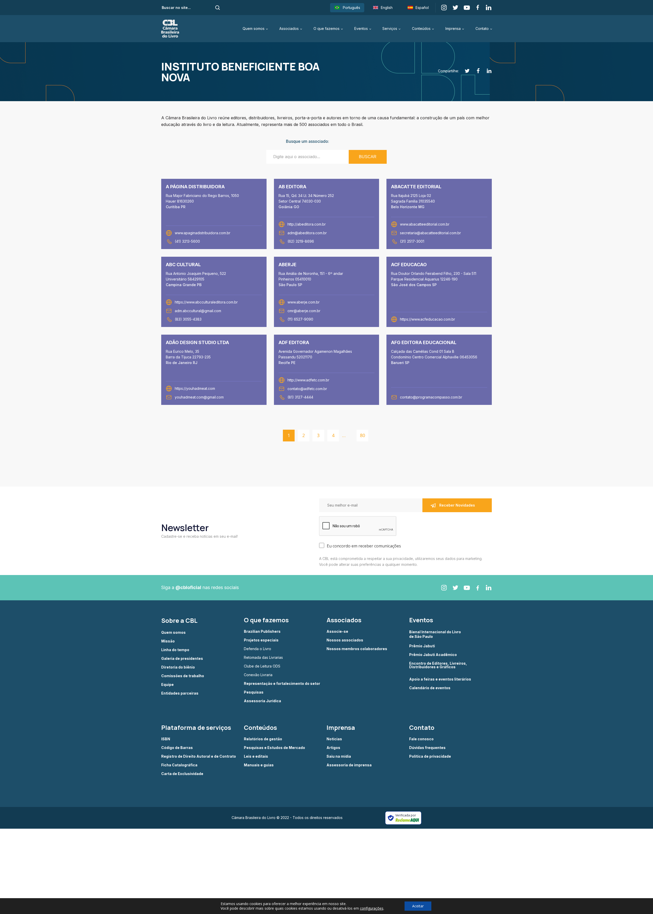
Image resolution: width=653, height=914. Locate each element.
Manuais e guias (259, 765)
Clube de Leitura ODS (262, 666)
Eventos (361, 28)
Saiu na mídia (338, 756)
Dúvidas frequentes (427, 747)
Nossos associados (344, 640)
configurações (371, 908)
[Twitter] (464, 71)
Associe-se (337, 631)
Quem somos (254, 28)
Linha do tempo (175, 650)
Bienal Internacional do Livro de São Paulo (435, 634)
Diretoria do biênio (178, 667)
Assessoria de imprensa (349, 765)
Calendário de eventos (429, 688)
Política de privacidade (430, 756)
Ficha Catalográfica (179, 765)
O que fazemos (326, 28)
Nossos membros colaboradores (356, 649)
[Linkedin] (486, 71)
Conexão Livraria (258, 675)
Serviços (389, 28)
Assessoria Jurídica (262, 701)
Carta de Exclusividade (182, 774)
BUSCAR (367, 157)
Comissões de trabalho (182, 676)
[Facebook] (475, 71)
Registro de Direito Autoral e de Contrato (198, 756)
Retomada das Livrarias (263, 657)
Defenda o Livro (257, 649)
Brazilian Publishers (262, 631)
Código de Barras (177, 747)
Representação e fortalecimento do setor (282, 683)
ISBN (165, 739)
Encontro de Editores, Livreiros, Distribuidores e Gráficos (438, 665)
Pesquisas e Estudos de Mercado (274, 747)
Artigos (333, 747)
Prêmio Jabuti (422, 646)
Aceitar (418, 906)
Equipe (167, 684)
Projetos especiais (261, 640)
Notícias (334, 739)
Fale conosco (421, 739)
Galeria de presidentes (182, 658)
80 (362, 435)
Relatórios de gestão (263, 739)
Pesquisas (253, 692)
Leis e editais (256, 756)
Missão (168, 641)
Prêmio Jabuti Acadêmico (433, 655)
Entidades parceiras (179, 693)
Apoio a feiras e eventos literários (440, 679)
